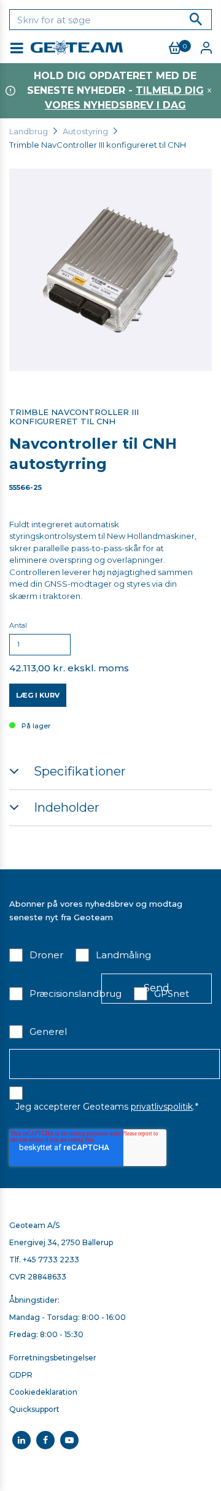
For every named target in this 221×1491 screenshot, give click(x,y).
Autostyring (85, 131)
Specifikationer (80, 771)
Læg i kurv (38, 695)
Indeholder (66, 807)
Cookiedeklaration (43, 1392)
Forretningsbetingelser (52, 1357)
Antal (18, 625)
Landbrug (28, 131)
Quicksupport (34, 1409)
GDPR (21, 1374)
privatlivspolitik (162, 1106)
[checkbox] (36, 957)
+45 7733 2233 (51, 1259)
